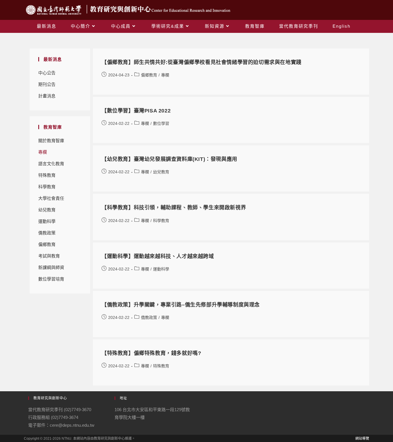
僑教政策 (47, 232)
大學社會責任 (51, 198)
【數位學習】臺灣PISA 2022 (136, 111)
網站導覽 (362, 439)
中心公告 (47, 72)
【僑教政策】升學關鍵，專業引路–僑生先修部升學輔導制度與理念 (181, 305)
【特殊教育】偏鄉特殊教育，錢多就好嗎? (151, 353)
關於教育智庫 (51, 140)
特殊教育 (47, 175)
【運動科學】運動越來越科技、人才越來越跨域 (158, 256)
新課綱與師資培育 (51, 269)
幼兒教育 (47, 209)
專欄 (42, 152)
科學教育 (47, 186)
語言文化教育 (51, 163)
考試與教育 (49, 255)
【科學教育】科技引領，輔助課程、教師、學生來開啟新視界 (174, 207)
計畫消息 (47, 95)
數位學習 (47, 279)
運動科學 (47, 221)
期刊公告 (47, 84)
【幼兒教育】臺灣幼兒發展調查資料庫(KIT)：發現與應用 (169, 159)
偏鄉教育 (47, 244)
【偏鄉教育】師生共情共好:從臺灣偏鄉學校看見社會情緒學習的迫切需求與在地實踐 (202, 62)
